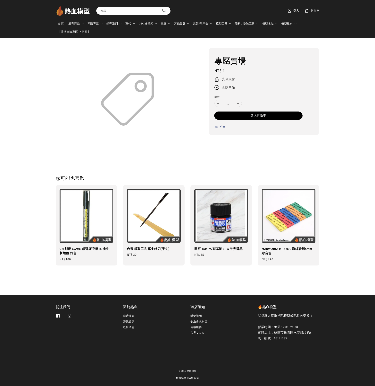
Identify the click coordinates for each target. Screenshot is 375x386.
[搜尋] (164, 10)
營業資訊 (128, 321)
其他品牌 (179, 23)
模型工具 (221, 23)
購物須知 (193, 378)
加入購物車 (258, 115)
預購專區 (93, 23)
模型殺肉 (287, 23)
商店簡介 (128, 316)
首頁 (61, 23)
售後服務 (196, 327)
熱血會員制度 (199, 321)
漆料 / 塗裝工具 (244, 23)
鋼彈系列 (112, 23)
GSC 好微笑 (146, 23)
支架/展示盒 (200, 23)
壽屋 (163, 23)
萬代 (128, 23)
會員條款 (181, 378)
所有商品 (74, 23)
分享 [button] (223, 127)
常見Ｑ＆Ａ (197, 332)
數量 (217, 97)
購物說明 (196, 316)
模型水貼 (268, 23)
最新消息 (128, 327)
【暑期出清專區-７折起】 (74, 31)
